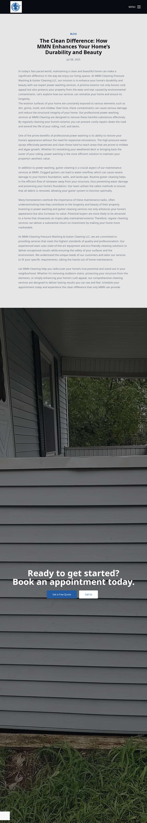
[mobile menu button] (139, 6)
